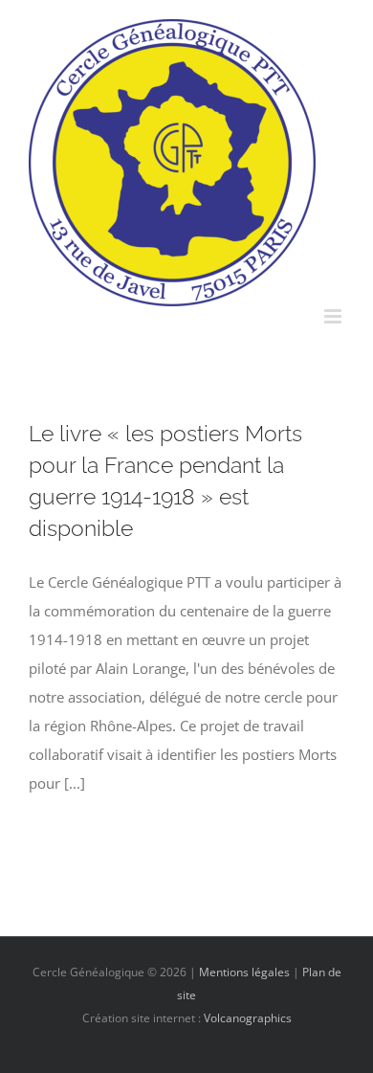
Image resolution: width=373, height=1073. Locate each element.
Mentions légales (244, 972)
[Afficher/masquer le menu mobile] (334, 316)
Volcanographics (248, 1018)
